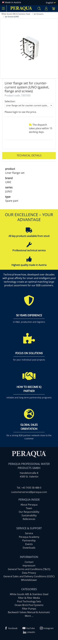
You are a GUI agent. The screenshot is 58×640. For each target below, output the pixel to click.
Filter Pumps (29, 608)
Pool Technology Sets (29, 601)
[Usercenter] (46, 8)
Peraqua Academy (29, 537)
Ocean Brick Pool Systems (29, 605)
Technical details (29, 155)
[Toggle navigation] (3, 8)
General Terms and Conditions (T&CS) (29, 569)
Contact (29, 562)
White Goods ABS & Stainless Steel (29, 594)
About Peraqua (29, 504)
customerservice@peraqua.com (29, 492)
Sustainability (29, 515)
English (50, 2)
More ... (29, 615)
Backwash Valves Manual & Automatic (29, 612)
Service (29, 533)
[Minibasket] (53, 8)
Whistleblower (29, 580)
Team (29, 508)
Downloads (29, 547)
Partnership (29, 540)
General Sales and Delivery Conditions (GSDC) (29, 576)
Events (29, 544)
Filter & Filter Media (29, 597)
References (29, 519)
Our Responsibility (29, 511)
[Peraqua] (21, 8)
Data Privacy (29, 572)
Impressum (29, 565)
